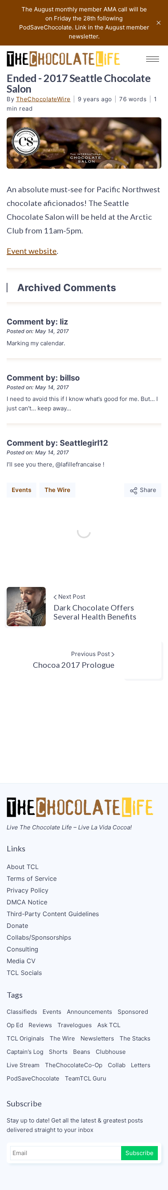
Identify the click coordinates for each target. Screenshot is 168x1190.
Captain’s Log (25, 1051)
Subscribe (139, 1153)
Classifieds (22, 1011)
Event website (32, 250)
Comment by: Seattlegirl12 (57, 443)
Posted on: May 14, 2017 (38, 331)
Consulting (22, 949)
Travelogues (74, 1025)
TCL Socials (24, 973)
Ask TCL (108, 1025)
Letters (140, 1065)
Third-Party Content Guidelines (53, 914)
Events (21, 490)
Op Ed (15, 1025)
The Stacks (135, 1038)
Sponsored (133, 1011)
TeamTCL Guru (85, 1078)
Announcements (89, 1011)
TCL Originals (25, 1038)
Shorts (58, 1051)
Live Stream (23, 1065)
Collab (116, 1065)
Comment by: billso (43, 378)
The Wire (57, 490)
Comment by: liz (37, 321)
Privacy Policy (27, 890)
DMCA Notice (27, 902)
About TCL (23, 867)
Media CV (21, 961)
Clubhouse (111, 1051)
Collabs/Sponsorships (39, 937)
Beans (81, 1051)
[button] (152, 59)
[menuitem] (84, 867)
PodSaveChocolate (33, 1078)
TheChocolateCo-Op (73, 1065)
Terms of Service (32, 878)
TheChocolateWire (43, 99)
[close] (158, 22)
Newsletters (97, 1038)
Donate (17, 925)
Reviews (40, 1025)
